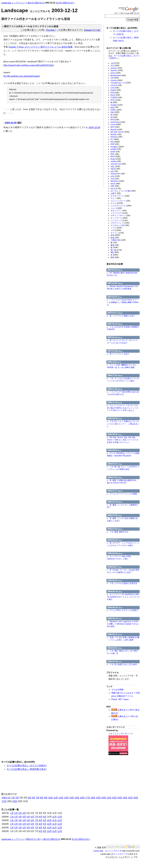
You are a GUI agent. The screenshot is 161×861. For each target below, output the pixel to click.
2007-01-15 (114, 324)
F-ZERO (116, 97)
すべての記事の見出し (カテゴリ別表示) (26, 765)
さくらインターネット (121, 733)
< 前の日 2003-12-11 (35, 3)
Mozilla (116, 129)
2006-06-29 (114, 540)
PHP (115, 144)
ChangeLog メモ (121, 83)
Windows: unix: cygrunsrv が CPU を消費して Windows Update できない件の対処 (123, 624)
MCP (115, 127)
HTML (116, 110)
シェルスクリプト (121, 206)
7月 (36, 816)
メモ (116, 230)
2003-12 (6, 797)
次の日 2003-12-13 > (65, 3)
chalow (116, 80)
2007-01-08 (114, 351)
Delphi (116, 90)
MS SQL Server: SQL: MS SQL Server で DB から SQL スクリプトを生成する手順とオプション (122, 439)
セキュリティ (119, 210)
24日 (125, 797)
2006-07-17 (114, 491)
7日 (37, 797)
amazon (116, 68)
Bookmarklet (118, 75)
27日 (4, 801)
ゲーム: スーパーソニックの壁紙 (123, 494)
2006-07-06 (114, 515)
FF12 (116, 100)
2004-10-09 (11, 122)
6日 (33, 797)
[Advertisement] (29, 159)
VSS (115, 179)
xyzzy (116, 188)
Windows (117, 181)
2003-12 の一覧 (33, 839)
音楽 (115, 235)
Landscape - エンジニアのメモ (107, 851)
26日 (135, 797)
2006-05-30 (114, 661)
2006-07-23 (114, 477)
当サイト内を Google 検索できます (127, 13)
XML (115, 186)
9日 (45, 797)
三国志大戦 (118, 240)
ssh (114, 171)
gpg (115, 107)
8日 (41, 797)
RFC (115, 154)
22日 (114, 797)
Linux (88, 30)
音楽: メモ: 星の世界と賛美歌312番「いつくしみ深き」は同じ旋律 (123, 638)
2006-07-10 (114, 502)
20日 (103, 797)
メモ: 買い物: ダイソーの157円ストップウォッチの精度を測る (123, 468)
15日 (77, 797)
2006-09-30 (114, 418)
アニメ (116, 198)
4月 (24, 813)
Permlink (50, 30)
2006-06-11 (114, 634)
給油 (115, 238)
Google (117, 105)
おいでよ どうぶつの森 (123, 191)
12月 (59, 816)
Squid (115, 169)
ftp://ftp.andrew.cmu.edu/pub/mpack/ (21, 76)
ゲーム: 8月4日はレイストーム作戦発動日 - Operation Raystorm (123, 454)
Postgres (117, 147)
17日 (87, 797)
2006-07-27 (114, 464)
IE (114, 115)
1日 (13, 797)
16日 (82, 797)
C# (115, 78)
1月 (12, 813)
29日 (14, 801)
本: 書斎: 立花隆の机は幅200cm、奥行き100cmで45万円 (122, 481)
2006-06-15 (114, 618)
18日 (93, 797)
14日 (71, 797)
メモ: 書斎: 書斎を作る (119, 532)
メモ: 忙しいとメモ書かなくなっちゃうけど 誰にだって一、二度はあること (123, 423)
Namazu (116, 137)
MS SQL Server (120, 132)
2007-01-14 (114, 337)
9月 (44, 816)
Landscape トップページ (12, 3)
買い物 (116, 250)
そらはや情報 (117, 689)
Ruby (116, 159)
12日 (60, 797)
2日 (17, 797)
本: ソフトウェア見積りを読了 (122, 316)
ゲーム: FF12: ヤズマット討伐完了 (124, 610)
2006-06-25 (114, 580)
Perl (115, 142)
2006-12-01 (114, 362)
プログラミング (120, 223)
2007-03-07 (114, 283)
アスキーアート (120, 196)
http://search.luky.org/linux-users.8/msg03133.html (28, 65)
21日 (109, 797)
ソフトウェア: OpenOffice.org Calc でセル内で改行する (123, 393)
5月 (28, 816)
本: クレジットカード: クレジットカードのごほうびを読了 (122, 341)
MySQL (116, 134)
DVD (115, 93)
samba (116, 161)
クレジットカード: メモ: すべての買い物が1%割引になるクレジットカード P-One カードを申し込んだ (122, 407)
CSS (115, 88)
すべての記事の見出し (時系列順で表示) (26, 769)
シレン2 (116, 208)
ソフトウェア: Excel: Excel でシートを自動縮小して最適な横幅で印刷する (123, 302)
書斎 (115, 245)
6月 (32, 816)
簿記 (115, 252)
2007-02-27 (114, 297)
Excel (115, 95)
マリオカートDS (120, 225)
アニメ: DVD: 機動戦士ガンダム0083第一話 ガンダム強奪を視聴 (121, 366)
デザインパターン (120, 215)
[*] (2, 26)
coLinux (116, 85)
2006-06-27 (114, 567)
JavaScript (118, 122)
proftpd (116, 149)
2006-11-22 (114, 375)
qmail (115, 152)
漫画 (115, 257)
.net (115, 63)
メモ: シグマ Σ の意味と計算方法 (123, 583)
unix (115, 176)
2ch (115, 65)
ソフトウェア (119, 213)
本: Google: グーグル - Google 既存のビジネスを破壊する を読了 (123, 571)
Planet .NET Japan (120, 699)
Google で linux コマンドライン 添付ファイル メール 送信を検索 (40, 47)
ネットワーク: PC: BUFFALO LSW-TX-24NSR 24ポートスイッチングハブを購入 (123, 596)
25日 (130, 797)
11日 (55, 797)
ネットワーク (119, 218)
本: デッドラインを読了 (119, 354)
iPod (115, 120)
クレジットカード (120, 201)
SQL (115, 166)
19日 (98, 797)
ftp (114, 102)
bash (116, 73)
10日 (50, 797)
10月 (49, 820)
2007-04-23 (114, 270)
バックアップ (119, 220)
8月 (40, 816)
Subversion (118, 174)
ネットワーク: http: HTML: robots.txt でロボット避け (119, 557)
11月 (54, 816)
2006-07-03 (114, 529)
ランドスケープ (120, 854)
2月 (16, 813)
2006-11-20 (114, 389)
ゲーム (117, 203)
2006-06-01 (114, 648)
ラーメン (117, 233)
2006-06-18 (114, 607)
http (115, 112)
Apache (117, 70)
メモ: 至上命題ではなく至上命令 (123, 664)
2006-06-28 (114, 553)
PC (115, 139)
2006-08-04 (114, 450)
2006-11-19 (114, 402)
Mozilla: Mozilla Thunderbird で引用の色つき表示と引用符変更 (122, 287)
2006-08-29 (114, 434)
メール (96, 30)
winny (115, 184)
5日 (29, 797)
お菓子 (116, 193)
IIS (114, 117)
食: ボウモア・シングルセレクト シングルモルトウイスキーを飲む (123, 544)
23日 (119, 797)
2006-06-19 (114, 591)
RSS (115, 156)
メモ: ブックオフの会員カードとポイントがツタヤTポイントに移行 (123, 379)
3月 (20, 813)
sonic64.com (118, 164)
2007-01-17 (114, 313)
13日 (66, 797)
